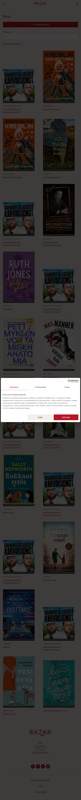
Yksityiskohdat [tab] (40, 387)
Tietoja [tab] (67, 387)
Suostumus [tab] (14, 387)
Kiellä (40, 417)
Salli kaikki (66, 417)
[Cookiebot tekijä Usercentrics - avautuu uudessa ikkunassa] (69, 381)
